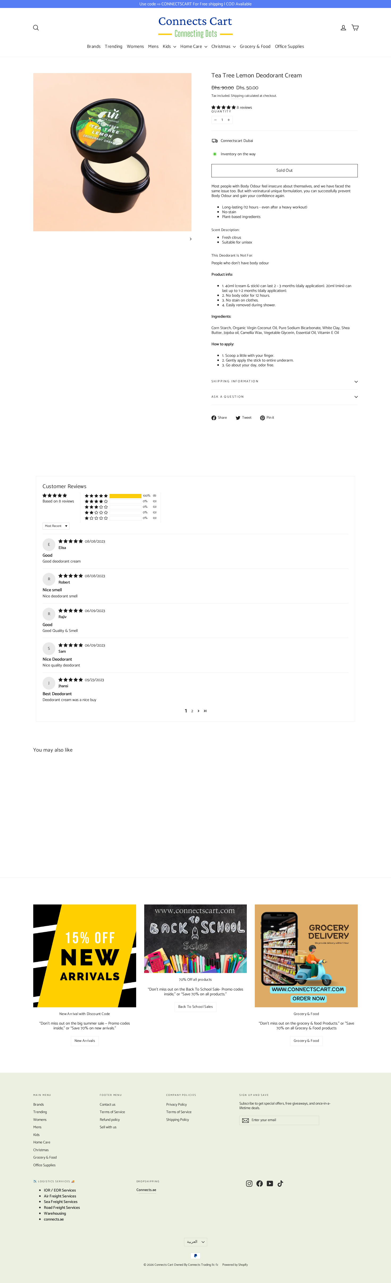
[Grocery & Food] (306, 955)
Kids (167, 46)
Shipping (237, 96)
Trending (113, 46)
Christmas (221, 46)
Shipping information (235, 381)
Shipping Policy (177, 1120)
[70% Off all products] (195, 938)
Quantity (221, 111)
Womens (135, 46)
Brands (94, 46)
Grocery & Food (255, 46)
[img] (71, 541)
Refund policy (110, 1120)
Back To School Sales (195, 1007)
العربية (192, 1242)
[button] (224, 107)
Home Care (191, 46)
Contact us (107, 1105)
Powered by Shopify (235, 1264)
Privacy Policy (176, 1105)
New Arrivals (84, 1041)
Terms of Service (112, 1112)
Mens (153, 46)
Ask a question (227, 396)
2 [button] (192, 711)
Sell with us (108, 1127)
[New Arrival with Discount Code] (84, 955)
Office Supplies (289, 46)
